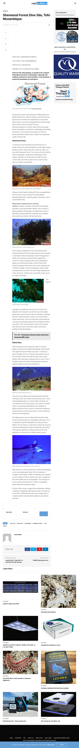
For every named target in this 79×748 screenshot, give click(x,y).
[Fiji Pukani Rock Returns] (58, 591)
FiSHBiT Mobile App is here (40, 560)
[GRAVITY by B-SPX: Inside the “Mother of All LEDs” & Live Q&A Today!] (20, 628)
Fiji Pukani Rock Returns (48, 612)
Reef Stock (39, 738)
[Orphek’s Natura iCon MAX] (20, 587)
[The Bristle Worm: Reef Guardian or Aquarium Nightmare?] (20, 662)
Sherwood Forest (38, 523)
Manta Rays (20, 523)
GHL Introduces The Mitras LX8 (50, 721)
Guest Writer (6, 24)
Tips (24, 738)
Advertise (18, 738)
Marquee (5, 11)
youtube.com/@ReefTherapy (64, 99)
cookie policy (51, 744)
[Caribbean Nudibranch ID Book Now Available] (58, 667)
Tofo (45, 523)
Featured (5, 601)
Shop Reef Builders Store (61, 738)
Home (11, 738)
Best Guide (48, 738)
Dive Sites (13, 523)
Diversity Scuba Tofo (36, 108)
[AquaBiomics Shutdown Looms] (58, 628)
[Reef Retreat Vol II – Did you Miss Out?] (20, 704)
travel (5, 526)
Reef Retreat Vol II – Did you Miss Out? (14, 721)
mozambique (28, 523)
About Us (31, 738)
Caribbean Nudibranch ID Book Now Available (55, 688)
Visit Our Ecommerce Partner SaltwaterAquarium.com (39, 740)
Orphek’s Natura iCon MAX (11, 604)
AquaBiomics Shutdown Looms (50, 645)
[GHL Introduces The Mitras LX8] (58, 704)
